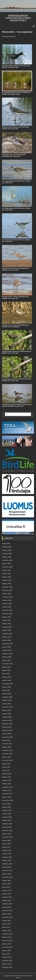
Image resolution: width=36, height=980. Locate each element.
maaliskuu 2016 (7, 824)
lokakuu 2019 (6, 710)
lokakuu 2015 (6, 840)
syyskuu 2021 (6, 670)
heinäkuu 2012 (7, 957)
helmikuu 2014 (6, 907)
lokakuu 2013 (6, 920)
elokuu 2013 (6, 927)
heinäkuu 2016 (7, 810)
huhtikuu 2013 (6, 930)
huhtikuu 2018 (6, 747)
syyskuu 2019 (6, 714)
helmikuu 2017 (6, 790)
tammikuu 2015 (7, 870)
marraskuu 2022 (7, 644)
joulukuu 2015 (6, 834)
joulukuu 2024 (6, 593)
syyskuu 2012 (6, 950)
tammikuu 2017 (7, 794)
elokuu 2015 (6, 847)
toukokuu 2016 (7, 817)
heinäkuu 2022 (7, 650)
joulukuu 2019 (6, 704)
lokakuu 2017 (6, 764)
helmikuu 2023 (6, 637)
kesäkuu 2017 (6, 777)
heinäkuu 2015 (7, 850)
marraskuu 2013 (7, 917)
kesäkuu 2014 (6, 894)
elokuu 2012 (6, 954)
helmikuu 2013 (6, 937)
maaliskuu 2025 (7, 587)
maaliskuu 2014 (7, 904)
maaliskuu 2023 (7, 634)
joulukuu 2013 (6, 914)
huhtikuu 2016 (6, 820)
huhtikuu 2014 (6, 900)
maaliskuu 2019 (7, 724)
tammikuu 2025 (7, 590)
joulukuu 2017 (6, 757)
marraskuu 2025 (7, 567)
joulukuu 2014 (6, 874)
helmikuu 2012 (6, 964)
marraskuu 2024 (7, 597)
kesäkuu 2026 (6, 550)
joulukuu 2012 (6, 944)
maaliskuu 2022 (7, 654)
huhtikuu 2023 (6, 630)
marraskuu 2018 (7, 737)
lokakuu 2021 (6, 667)
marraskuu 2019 (7, 707)
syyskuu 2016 (6, 807)
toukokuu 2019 (7, 720)
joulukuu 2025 (6, 563)
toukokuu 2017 (7, 780)
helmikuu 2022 (6, 657)
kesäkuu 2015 (6, 854)
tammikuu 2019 (7, 730)
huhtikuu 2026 (6, 557)
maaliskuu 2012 (7, 960)
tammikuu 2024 (7, 613)
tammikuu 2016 (7, 830)
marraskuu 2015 (7, 837)
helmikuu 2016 (6, 827)
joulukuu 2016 (6, 797)
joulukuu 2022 (6, 640)
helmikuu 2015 (6, 867)
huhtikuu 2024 (6, 607)
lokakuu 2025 (6, 570)
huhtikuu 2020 (6, 694)
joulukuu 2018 (6, 734)
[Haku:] (18, 414)
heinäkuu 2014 (7, 890)
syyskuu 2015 (6, 844)
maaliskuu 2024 (7, 610)
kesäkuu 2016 (6, 814)
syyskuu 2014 (6, 884)
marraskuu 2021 (7, 664)
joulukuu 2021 (6, 660)
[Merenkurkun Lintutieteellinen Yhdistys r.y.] (18, 11)
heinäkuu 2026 (7, 547)
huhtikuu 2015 (6, 860)
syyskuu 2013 (6, 924)
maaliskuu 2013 (7, 934)
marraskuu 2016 (7, 800)
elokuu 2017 (6, 770)
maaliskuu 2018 (7, 750)
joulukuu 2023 (6, 617)
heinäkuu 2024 (7, 600)
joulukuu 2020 (6, 680)
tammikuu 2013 (7, 940)
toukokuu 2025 (7, 580)
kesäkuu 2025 (6, 577)
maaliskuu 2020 (7, 697)
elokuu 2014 (6, 887)
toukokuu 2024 (7, 603)
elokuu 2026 (6, 543)
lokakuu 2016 (6, 804)
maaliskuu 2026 (7, 560)
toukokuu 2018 (7, 744)
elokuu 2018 (6, 740)
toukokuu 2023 (7, 627)
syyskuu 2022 (6, 647)
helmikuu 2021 (6, 677)
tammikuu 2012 (7, 967)
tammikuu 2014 (7, 910)
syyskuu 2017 (6, 767)
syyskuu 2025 (6, 574)
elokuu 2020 (6, 690)
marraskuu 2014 (7, 877)
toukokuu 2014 (7, 897)
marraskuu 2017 (7, 760)
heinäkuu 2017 (7, 774)
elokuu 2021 (6, 674)
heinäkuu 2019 (7, 717)
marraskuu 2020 (7, 684)
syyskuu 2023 (6, 620)
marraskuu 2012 (7, 947)
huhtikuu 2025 (6, 584)
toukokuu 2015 (7, 857)
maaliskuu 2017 (7, 787)
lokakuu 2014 (6, 880)
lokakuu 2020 (6, 687)
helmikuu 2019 (6, 727)
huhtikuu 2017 (6, 784)
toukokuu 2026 (7, 553)
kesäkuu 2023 (6, 623)
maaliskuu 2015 (7, 864)
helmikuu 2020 (6, 700)
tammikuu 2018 (7, 754)
